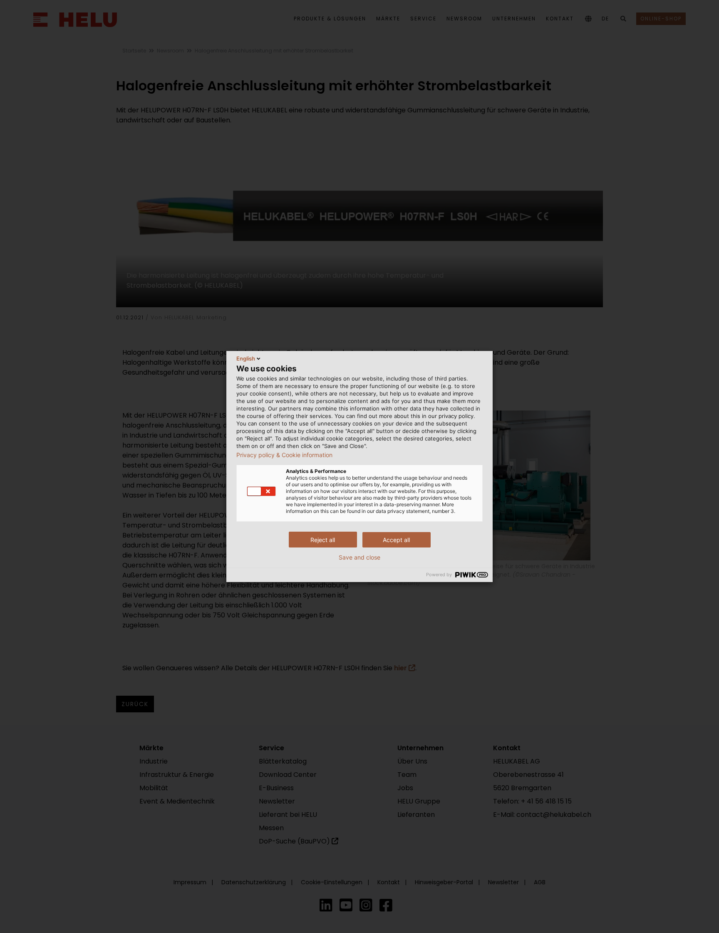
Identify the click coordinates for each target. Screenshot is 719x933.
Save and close (359, 557)
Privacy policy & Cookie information (284, 455)
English (245, 358)
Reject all (322, 539)
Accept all (396, 539)
